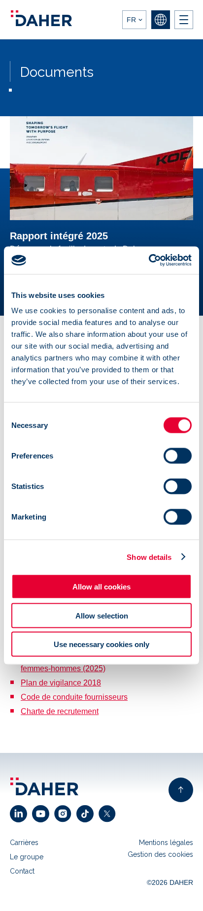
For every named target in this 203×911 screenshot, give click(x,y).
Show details (149, 557)
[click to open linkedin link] (21, 813)
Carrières (24, 842)
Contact (22, 871)
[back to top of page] (181, 790)
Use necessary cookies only (101, 644)
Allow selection (101, 615)
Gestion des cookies (160, 854)
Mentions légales (166, 842)
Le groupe (26, 857)
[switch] (178, 456)
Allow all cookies (101, 587)
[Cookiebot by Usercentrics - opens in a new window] (148, 260)
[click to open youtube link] (43, 813)
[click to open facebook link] (87, 813)
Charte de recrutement (60, 711)
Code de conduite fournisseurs (74, 697)
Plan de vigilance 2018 (61, 683)
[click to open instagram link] (65, 813)
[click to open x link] (110, 813)
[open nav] (183, 19)
